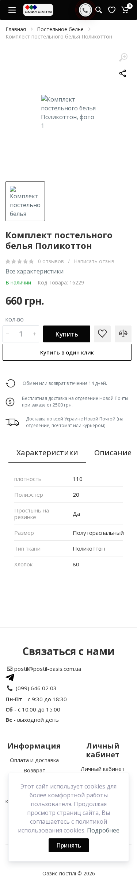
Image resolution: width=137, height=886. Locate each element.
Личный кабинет (103, 768)
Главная (15, 29)
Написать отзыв (94, 261)
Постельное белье (60, 29)
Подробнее (103, 830)
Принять (68, 845)
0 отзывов (51, 261)
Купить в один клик (67, 352)
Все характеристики (34, 271)
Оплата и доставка (34, 760)
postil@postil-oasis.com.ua (47, 668)
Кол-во (14, 319)
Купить (66, 334)
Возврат (34, 770)
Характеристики (47, 452)
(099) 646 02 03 (36, 688)
